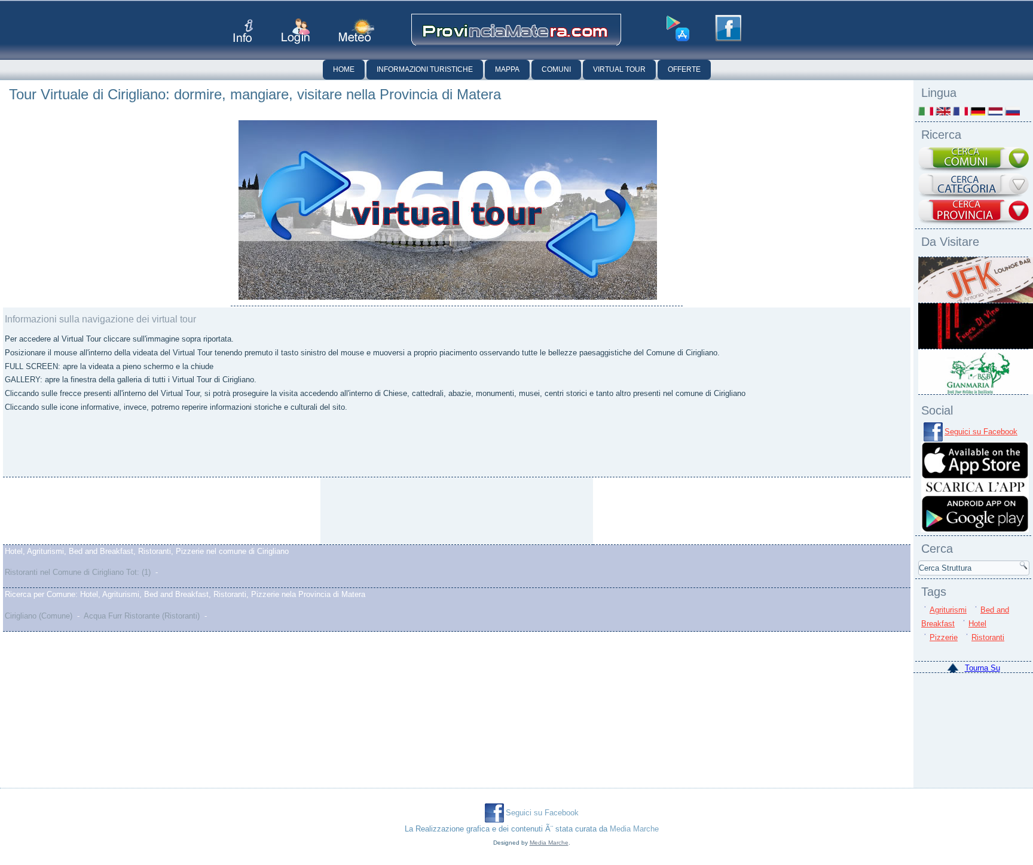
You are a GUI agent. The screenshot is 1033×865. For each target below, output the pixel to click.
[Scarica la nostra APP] (975, 529)
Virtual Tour (619, 69)
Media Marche (634, 828)
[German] (977, 110)
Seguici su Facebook (981, 431)
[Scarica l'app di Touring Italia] (678, 29)
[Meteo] (356, 30)
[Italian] (925, 110)
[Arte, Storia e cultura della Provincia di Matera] (421, 511)
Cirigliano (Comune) (38, 615)
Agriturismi (948, 609)
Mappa (507, 69)
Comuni (556, 69)
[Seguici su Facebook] (728, 28)
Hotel (977, 623)
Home (343, 69)
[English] (943, 110)
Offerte (684, 69)
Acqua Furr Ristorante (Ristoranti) (142, 615)
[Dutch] (995, 110)
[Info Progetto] (243, 30)
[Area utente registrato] (296, 31)
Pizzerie (944, 637)
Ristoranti (987, 637)
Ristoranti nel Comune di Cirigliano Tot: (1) (78, 572)
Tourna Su (982, 667)
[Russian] (1012, 110)
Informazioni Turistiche (425, 69)
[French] (960, 110)
